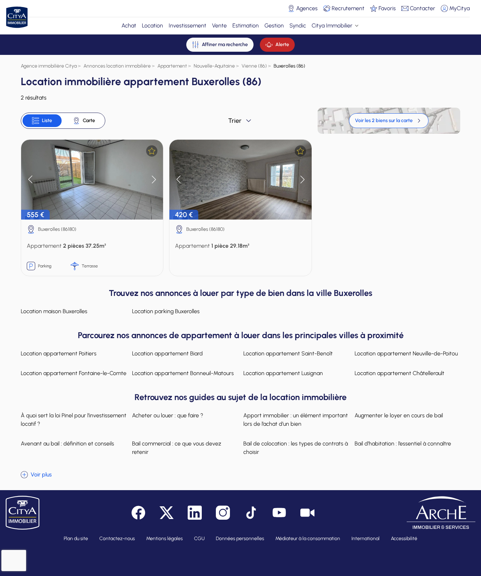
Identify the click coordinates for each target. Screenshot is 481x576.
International (365, 539)
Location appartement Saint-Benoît (288, 353)
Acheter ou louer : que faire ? (167, 415)
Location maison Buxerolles (54, 311)
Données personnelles (240, 539)
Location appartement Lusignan (283, 373)
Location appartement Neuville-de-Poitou (406, 353)
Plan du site (76, 539)
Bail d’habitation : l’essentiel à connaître (403, 443)
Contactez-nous (117, 539)
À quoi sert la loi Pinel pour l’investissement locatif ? (73, 419)
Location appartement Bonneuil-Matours (183, 373)
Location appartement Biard (167, 353)
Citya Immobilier (332, 25)
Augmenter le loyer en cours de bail (399, 415)
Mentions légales (164, 539)
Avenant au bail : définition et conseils (67, 443)
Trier (235, 121)
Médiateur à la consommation (307, 539)
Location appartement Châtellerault (399, 373)
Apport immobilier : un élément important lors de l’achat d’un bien (295, 419)
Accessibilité (404, 539)
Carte (89, 121)
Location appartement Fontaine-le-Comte (73, 373)
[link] (389, 120)
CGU (199, 539)
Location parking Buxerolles (166, 311)
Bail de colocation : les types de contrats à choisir (295, 447)
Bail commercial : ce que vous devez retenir (176, 447)
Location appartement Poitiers (58, 353)
